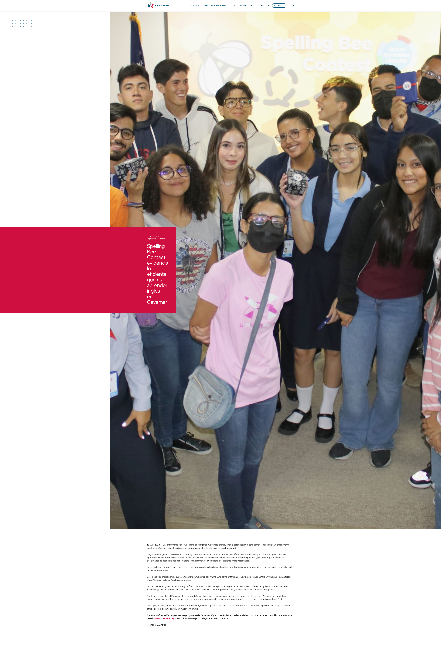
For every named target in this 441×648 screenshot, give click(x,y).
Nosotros (195, 5)
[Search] (293, 6)
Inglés (205, 5)
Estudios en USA (218, 5)
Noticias (253, 5)
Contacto (264, 5)
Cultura (233, 5)
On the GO (279, 5)
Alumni (243, 5)
